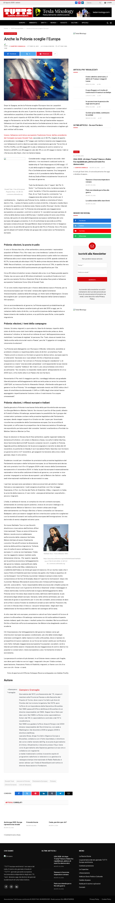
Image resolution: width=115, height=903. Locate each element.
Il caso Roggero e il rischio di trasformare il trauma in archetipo (98, 91)
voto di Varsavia (25, 785)
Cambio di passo (85, 880)
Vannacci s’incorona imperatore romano (98, 181)
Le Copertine (83, 869)
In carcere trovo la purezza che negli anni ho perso (97, 103)
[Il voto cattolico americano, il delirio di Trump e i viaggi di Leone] (78, 79)
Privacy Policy (94, 899)
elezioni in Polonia (23, 781)
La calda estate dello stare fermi (98, 201)
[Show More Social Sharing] (55, 54)
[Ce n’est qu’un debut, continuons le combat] (78, 115)
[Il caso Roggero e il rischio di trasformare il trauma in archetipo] (78, 93)
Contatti (82, 887)
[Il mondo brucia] (36, 814)
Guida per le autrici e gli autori (90, 884)
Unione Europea (10, 785)
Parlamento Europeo (40, 781)
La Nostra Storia (85, 856)
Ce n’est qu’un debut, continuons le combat (97, 114)
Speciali (85, 23)
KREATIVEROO (69, 899)
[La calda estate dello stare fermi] (78, 203)
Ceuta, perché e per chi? (58, 822)
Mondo (76, 152)
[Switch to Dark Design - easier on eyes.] (107, 23)
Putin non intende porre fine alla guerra (97, 191)
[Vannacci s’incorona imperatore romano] (78, 182)
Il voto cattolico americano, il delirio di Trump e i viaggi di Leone (96, 79)
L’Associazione (84, 873)
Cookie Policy (106, 899)
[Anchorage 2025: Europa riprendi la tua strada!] (13, 814)
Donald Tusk (9, 781)
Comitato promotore (86, 866)
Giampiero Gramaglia (17, 46)
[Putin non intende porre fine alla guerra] (78, 193)
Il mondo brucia (32, 822)
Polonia (53, 781)
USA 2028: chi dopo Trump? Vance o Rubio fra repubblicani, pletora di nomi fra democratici (92, 161)
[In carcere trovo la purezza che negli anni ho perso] (78, 104)
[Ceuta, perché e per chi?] (58, 814)
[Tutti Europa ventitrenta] (18, 13)
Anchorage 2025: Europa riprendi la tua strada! (13, 823)
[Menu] (111, 22)
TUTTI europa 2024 (10, 33)
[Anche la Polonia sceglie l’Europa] (36, 79)
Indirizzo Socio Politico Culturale (91, 876)
